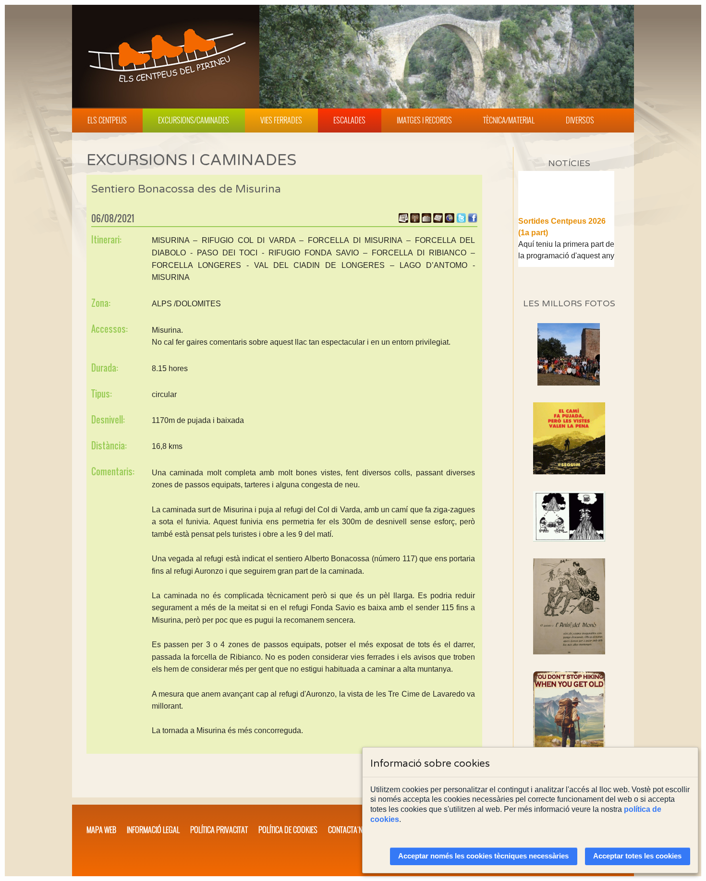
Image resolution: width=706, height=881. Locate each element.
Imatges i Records (424, 120)
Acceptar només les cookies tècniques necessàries (483, 856)
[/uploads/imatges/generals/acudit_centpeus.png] (569, 516)
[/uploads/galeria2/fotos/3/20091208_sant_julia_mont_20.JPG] (568, 383)
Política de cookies (287, 829)
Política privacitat (219, 829)
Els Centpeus (107, 120)
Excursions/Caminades (193, 120)
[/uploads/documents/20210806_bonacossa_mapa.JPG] (438, 220)
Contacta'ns (347, 829)
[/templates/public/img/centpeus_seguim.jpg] (569, 438)
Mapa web (101, 829)
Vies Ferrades (281, 120)
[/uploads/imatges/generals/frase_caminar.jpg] (569, 724)
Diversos (580, 120)
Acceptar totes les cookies (637, 856)
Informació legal (153, 829)
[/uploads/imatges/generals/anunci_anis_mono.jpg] (569, 606)
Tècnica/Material (509, 120)
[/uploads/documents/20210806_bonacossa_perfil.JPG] (426, 220)
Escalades (349, 120)
